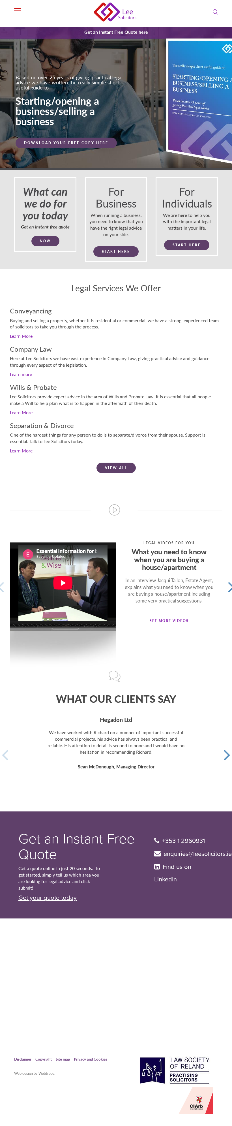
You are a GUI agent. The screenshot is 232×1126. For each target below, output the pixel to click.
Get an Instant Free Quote (76, 846)
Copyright (43, 1059)
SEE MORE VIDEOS (169, 620)
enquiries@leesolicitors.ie (198, 854)
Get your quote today (47, 897)
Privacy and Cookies (90, 1059)
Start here (116, 251)
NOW (45, 241)
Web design (23, 1073)
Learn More (21, 336)
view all (116, 467)
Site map (63, 1059)
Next (227, 753)
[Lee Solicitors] (116, 12)
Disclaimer (22, 1059)
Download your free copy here (66, 153)
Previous (5, 753)
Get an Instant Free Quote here (116, 32)
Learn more (21, 374)
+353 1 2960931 (183, 841)
